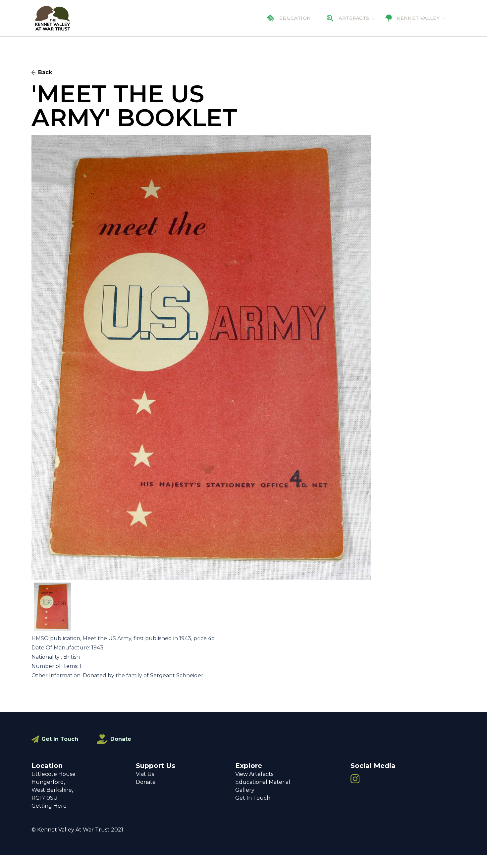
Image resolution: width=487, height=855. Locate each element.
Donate (120, 739)
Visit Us (145, 774)
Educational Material (262, 782)
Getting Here (49, 806)
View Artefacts (254, 774)
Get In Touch (59, 739)
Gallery (244, 790)
